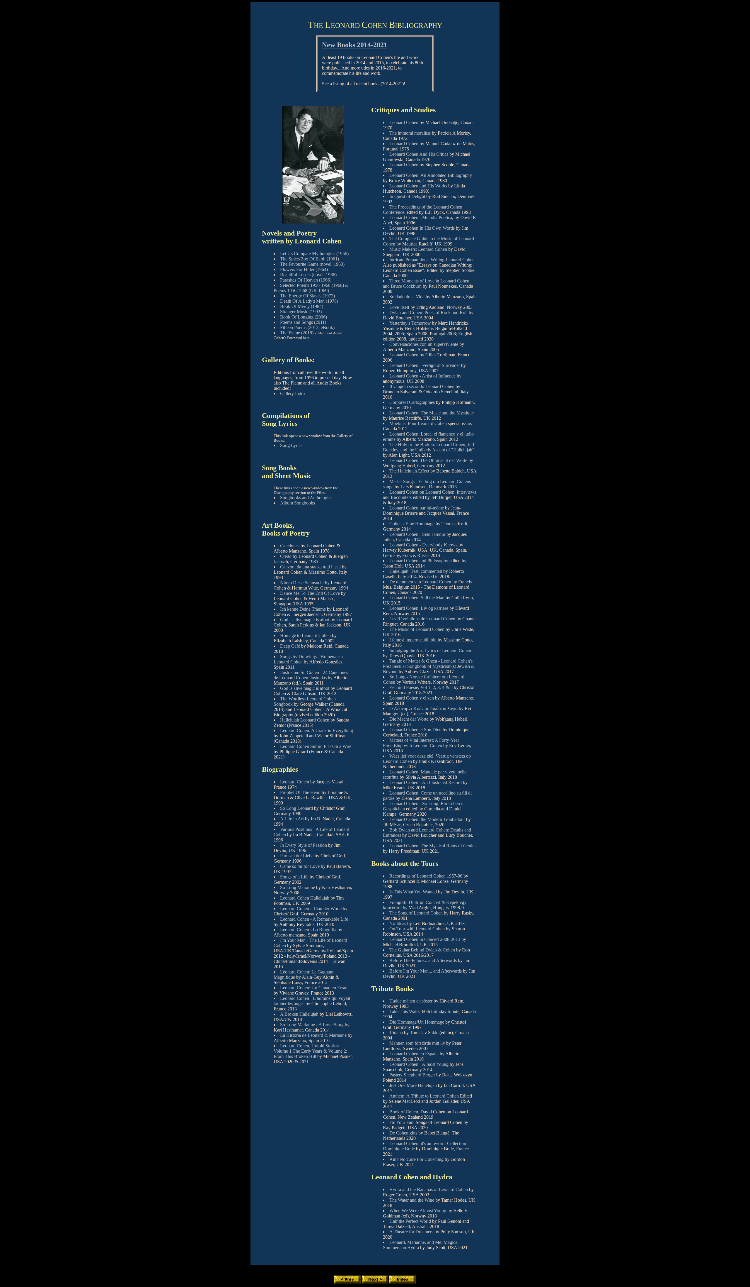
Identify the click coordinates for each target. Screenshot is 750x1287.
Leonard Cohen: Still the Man (416, 597)
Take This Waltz (404, 1011)
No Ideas (397, 923)
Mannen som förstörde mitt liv (417, 1043)
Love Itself (399, 307)
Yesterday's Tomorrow (410, 323)
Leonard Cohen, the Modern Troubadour (427, 819)
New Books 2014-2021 (354, 45)
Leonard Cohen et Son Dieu (415, 729)
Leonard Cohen (294, 781)
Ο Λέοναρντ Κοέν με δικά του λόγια (423, 708)
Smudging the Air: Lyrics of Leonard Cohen (430, 650)
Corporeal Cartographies (412, 402)
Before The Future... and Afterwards (423, 960)
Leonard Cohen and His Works (418, 185)
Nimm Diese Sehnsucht (302, 582)
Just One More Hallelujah (413, 1085)
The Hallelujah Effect (409, 470)
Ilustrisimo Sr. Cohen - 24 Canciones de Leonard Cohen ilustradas (311, 675)
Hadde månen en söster (410, 1000)
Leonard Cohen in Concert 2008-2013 (424, 939)
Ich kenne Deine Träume (303, 609)
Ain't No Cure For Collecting (416, 1159)
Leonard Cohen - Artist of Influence (422, 375)
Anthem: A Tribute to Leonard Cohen (424, 1095)
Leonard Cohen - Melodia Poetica (420, 217)
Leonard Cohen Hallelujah (304, 897)
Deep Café (290, 646)
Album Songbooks (297, 502)
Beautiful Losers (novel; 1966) (308, 274)
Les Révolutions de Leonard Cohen (422, 618)
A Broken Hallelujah (299, 1014)
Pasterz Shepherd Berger (412, 1074)
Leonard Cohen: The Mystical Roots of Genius (432, 845)
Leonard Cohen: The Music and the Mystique (431, 412)
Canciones (289, 545)
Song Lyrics (291, 445)
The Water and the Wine (411, 1200)
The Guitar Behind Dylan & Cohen (422, 949)
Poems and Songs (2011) (303, 322)
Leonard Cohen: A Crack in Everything (316, 730)
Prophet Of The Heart (300, 792)
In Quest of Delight (407, 196)
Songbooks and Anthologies (306, 497)
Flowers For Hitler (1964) (304, 269)
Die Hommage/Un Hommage (416, 1022)
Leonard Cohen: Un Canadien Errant (314, 987)
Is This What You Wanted (413, 891)
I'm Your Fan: (402, 1122)
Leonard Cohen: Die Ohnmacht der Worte (428, 460)
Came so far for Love (300, 866)
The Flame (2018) (296, 332)
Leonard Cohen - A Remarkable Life (314, 919)
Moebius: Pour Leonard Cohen (418, 423)
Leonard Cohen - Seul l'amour (417, 534)
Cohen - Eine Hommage (412, 523)
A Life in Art (292, 818)
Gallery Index (293, 393)
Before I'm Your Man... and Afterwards (425, 970)
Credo (286, 556)
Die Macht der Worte (408, 719)
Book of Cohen (403, 1111)
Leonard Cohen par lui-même (417, 507)
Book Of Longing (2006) (303, 316)
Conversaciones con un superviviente (423, 344)
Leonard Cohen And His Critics (418, 154)
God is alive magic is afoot (304, 619)
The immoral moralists (410, 133)
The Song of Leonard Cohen (416, 912)
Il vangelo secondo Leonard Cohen (421, 386)
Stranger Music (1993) (301, 311)
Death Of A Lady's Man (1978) (309, 301)
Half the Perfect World (410, 1221)
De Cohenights (403, 1132)
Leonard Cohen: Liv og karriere (418, 608)
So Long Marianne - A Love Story (312, 1024)
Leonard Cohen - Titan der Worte (311, 908)
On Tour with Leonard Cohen (417, 928)
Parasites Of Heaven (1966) (305, 279)
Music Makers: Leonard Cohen (418, 249)
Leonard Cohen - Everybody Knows (423, 544)
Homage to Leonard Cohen (305, 635)
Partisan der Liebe (296, 855)
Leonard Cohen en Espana (414, 1053)
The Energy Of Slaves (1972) (307, 295)
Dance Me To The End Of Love (310, 593)
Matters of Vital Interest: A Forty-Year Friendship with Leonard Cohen (421, 743)
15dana (396, 1032)
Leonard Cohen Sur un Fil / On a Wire (315, 746)
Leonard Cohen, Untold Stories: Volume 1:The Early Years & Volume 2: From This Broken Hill (310, 1051)
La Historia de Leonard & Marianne (313, 1035)
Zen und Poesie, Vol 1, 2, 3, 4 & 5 (421, 687)
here (306, 338)
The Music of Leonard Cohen (417, 629)
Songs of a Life (294, 876)
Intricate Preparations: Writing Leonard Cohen (432, 259)
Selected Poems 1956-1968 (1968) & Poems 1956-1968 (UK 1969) (311, 288)
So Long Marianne (297, 887)
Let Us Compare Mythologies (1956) (314, 253)
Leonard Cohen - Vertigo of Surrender (424, 365)
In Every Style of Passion (303, 845)
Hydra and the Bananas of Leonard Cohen (428, 1189)
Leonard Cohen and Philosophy (419, 560)
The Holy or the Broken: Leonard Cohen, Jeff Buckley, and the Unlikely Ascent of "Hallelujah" (428, 447)
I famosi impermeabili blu (413, 639)
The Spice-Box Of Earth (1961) (309, 258)
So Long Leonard (296, 808)
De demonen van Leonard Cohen (420, 581)
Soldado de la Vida (407, 296)
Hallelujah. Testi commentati (416, 571)
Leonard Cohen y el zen (411, 697)
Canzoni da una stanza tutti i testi (310, 566)
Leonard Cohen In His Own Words (422, 228)
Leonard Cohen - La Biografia (308, 929)
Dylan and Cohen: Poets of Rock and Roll (428, 312)
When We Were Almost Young (417, 1210)
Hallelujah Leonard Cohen (305, 719)
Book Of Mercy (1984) (301, 306)
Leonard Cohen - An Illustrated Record (426, 782)
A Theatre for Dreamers (411, 1231)
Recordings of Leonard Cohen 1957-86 (425, 875)
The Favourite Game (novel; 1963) (312, 264)
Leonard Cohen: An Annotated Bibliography (430, 175)
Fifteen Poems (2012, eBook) (307, 327)
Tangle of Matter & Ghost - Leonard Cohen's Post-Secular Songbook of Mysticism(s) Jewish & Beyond (429, 666)
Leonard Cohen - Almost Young (419, 1064)
